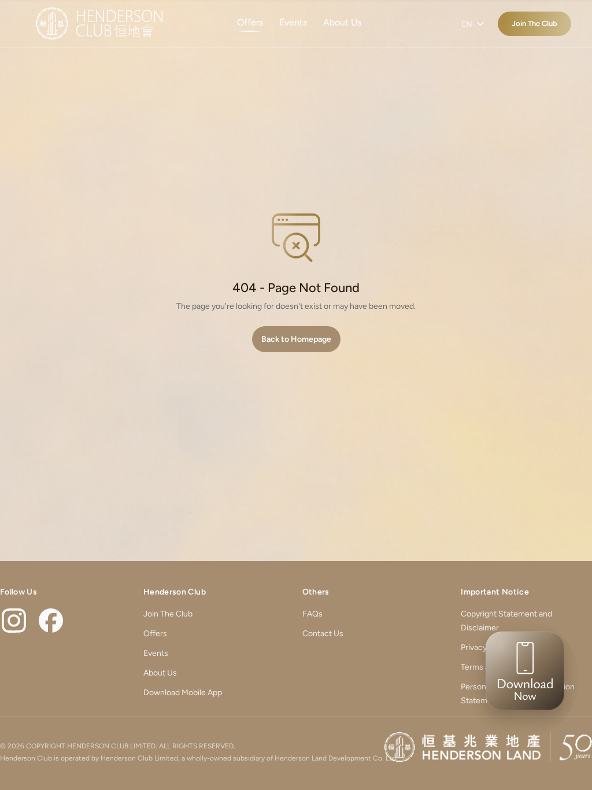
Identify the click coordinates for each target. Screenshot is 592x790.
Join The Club (534, 23)
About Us (342, 22)
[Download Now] (521, 679)
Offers (250, 22)
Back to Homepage (296, 339)
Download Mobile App (182, 692)
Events (293, 22)
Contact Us (322, 633)
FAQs (312, 614)
